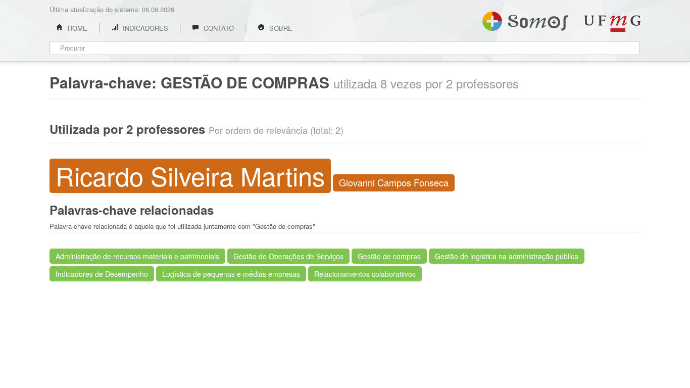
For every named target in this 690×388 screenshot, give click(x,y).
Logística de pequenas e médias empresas (231, 274)
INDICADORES (144, 28)
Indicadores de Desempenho (102, 274)
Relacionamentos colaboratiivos (365, 274)
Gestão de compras (389, 256)
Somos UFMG (525, 19)
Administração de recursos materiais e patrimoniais (137, 256)
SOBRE (279, 28)
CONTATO (218, 28)
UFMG (612, 23)
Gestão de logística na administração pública (506, 256)
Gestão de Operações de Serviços (288, 256)
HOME (76, 28)
